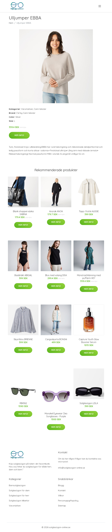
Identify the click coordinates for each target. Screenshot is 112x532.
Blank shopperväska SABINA (23, 213)
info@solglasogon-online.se (71, 467)
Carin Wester (40, 109)
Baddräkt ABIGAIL (23, 275)
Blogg (61, 485)
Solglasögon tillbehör (19, 500)
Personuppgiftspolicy (68, 500)
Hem (11, 23)
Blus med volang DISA (56, 275)
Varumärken (27, 109)
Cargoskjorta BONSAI (56, 339)
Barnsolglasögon (17, 485)
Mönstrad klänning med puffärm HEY (89, 276)
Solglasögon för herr (19, 495)
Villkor (61, 495)
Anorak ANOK (56, 211)
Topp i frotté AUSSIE (89, 211)
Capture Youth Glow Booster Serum (89, 341)
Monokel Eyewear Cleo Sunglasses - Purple (56, 415)
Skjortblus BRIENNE (23, 339)
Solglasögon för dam (19, 490)
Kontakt (62, 490)
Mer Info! (19, 135)
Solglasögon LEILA (89, 403)
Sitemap (62, 505)
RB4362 (23, 403)
